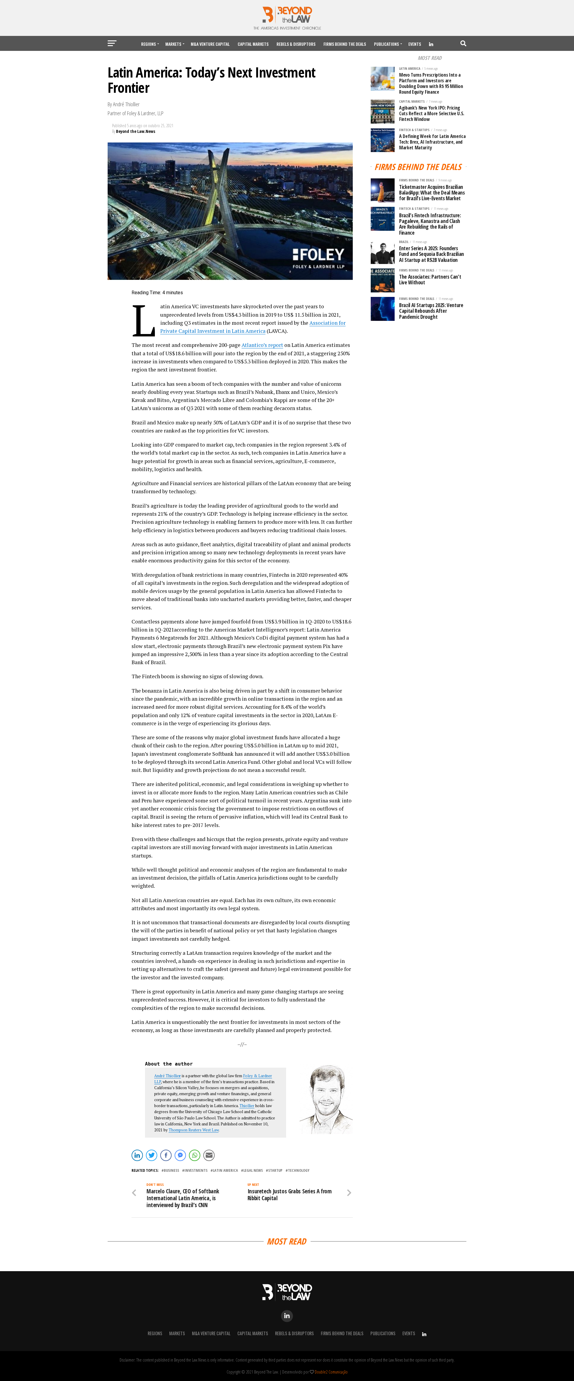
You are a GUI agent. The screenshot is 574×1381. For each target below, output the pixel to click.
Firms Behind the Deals (344, 44)
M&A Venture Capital (210, 44)
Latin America (225, 1170)
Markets (173, 44)
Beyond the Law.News (135, 131)
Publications (386, 44)
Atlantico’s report (262, 345)
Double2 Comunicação (331, 1372)
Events (414, 44)
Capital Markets (253, 44)
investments (195, 1170)
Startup (275, 1170)
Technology (298, 1170)
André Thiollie (167, 1075)
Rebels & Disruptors (296, 44)
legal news (253, 1170)
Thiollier (246, 1105)
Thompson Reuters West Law (194, 1130)
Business (171, 1170)
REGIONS (148, 44)
